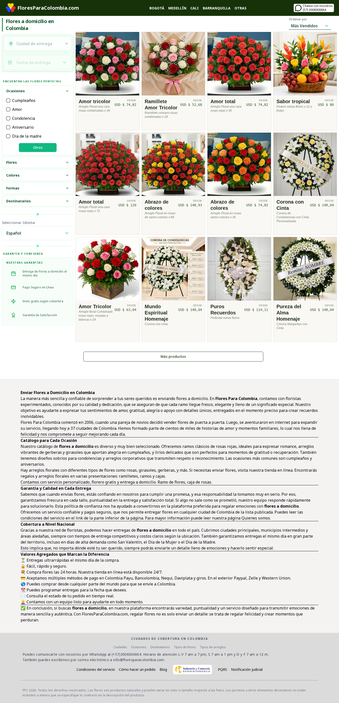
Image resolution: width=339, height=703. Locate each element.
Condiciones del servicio (95, 669)
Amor (17, 109)
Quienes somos (255, 518)
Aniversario (23, 127)
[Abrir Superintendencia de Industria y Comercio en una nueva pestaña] (192, 669)
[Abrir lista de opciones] (66, 44)
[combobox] (39, 43)
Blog (163, 669)
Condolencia (23, 118)
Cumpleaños (23, 100)
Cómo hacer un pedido (137, 669)
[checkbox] (8, 100)
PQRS (222, 669)
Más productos (173, 356)
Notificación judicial (247, 669)
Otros (37, 147)
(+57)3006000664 (126, 654)
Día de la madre (26, 136)
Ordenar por (298, 19)
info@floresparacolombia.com (138, 659)
